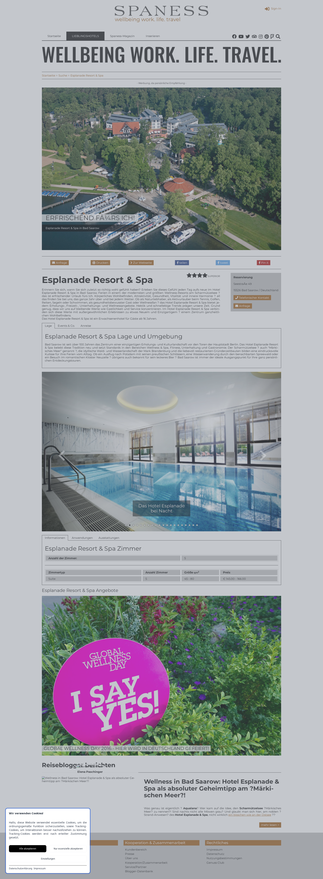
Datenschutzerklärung (20, 868)
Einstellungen (48, 858)
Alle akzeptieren (27, 848)
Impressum (40, 868)
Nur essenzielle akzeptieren (68, 848)
